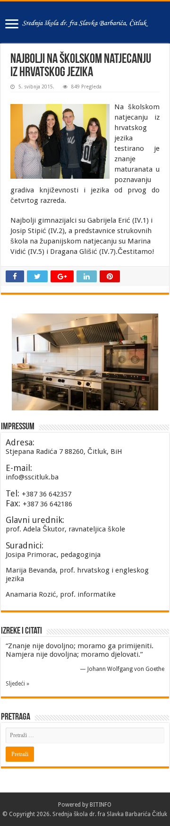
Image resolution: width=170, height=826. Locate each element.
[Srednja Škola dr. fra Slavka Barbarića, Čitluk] (85, 22)
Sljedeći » (17, 683)
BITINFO (100, 804)
